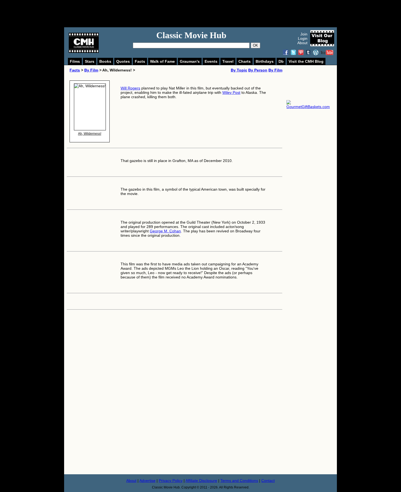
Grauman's (190, 61)
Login (302, 38)
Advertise (147, 480)
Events (211, 61)
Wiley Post (231, 92)
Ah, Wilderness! (89, 134)
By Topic (239, 70)
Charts (244, 61)
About (302, 43)
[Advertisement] (206, 13)
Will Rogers (130, 88)
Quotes (123, 61)
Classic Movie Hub (191, 35)
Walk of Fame (162, 61)
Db (281, 61)
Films (75, 61)
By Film (91, 70)
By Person (257, 70)
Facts (140, 61)
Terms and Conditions (239, 480)
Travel (228, 61)
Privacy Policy (170, 480)
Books (105, 61)
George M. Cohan (165, 231)
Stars (89, 61)
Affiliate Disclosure (201, 480)
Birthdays (265, 61)
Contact (268, 480)
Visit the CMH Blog (306, 61)
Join (303, 34)
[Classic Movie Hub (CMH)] (84, 51)
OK (255, 45)
